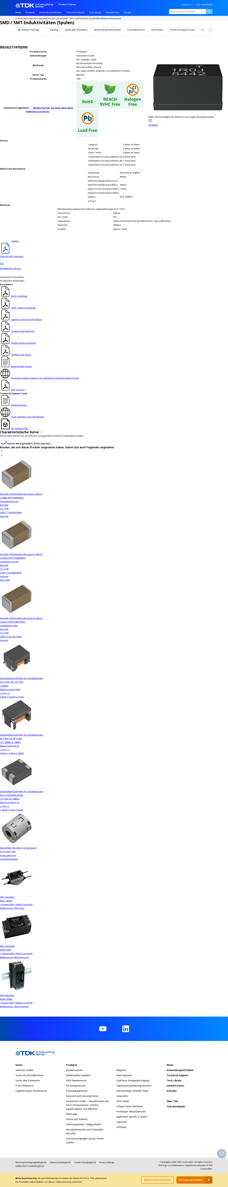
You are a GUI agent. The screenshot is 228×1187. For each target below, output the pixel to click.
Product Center (67, 4)
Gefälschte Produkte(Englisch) (30, 1166)
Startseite (21, 18)
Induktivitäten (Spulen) (53, 18)
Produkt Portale (34, 18)
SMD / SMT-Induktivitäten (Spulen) (80, 18)
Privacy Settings (106, 1162)
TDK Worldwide (204, 4)
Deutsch (186, 4)
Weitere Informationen (157, 1179)
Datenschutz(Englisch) (60, 1162)
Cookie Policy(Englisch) (85, 1162)
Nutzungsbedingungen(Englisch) (31, 1162)
